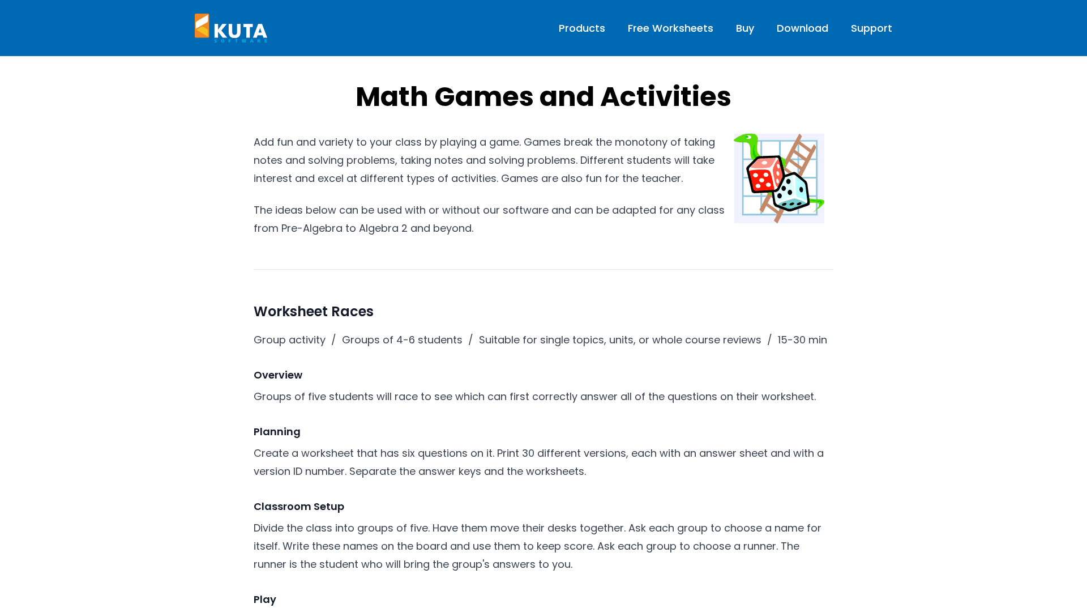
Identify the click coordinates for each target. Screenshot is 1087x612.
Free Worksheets (670, 28)
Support (871, 28)
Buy (745, 28)
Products (582, 28)
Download (802, 28)
